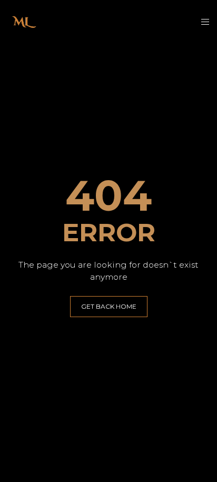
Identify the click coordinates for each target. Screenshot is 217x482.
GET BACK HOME (108, 306)
